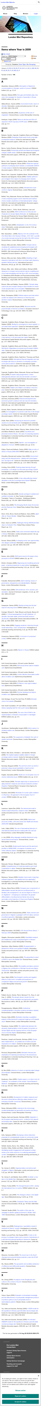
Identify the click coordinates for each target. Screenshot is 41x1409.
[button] (8, 58)
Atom (35, 56)
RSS (34, 58)
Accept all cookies (20, 1402)
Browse (25, 13)
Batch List (7, 61)
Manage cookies (20, 1390)
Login (36, 13)
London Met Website (8, 2)
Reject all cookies (20, 1396)
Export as (4, 56)
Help (15, 13)
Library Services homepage (16, 1361)
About (5, 13)
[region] (20, 1389)
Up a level (6, 54)
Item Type (22, 64)
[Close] (38, 1376)
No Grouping (31, 64)
